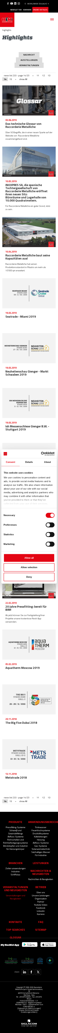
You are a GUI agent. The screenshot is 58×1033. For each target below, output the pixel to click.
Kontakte (15, 922)
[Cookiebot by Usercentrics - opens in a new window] (41, 454)
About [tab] (47, 462)
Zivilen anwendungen (15, 868)
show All (23, 79)
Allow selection (29, 567)
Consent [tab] (10, 462)
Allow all (29, 557)
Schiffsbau (15, 874)
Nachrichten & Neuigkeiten (40, 879)
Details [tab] (29, 462)
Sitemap (40, 929)
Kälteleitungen (40, 836)
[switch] (50, 524)
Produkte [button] (15, 822)
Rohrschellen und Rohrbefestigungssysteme (15, 841)
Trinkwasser (40, 827)
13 (49, 75)
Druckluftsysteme (41, 833)
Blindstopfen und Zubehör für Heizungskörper (15, 847)
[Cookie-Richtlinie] (26, 1010)
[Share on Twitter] (38, 972)
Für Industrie (41, 855)
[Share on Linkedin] (24, 972)
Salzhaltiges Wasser (40, 852)
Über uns (41, 892)
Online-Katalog (40, 9)
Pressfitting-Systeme (15, 827)
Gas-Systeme (40, 845)
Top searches (15, 929)
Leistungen (41, 863)
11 (38, 75)
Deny (29, 577)
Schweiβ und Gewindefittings (15, 832)
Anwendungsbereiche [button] (40, 822)
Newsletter (16, 9)
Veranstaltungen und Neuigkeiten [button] (15, 888)
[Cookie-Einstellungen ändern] (30, 1011)
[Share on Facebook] (31, 972)
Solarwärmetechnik (41, 849)
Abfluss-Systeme (16, 836)
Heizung (41, 839)
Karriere (27, 9)
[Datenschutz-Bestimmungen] (29, 1008)
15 (10, 79)
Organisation (41, 898)
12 (43, 75)
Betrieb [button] (40, 887)
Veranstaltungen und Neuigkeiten (15, 897)
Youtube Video (40, 904)
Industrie (15, 871)
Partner (40, 901)
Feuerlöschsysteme (41, 830)
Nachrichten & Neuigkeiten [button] (40, 872)
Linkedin (41, 911)
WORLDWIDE (37, 3)
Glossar (15, 937)
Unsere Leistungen (40, 895)
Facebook (40, 907)
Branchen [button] (15, 863)
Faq (40, 922)
